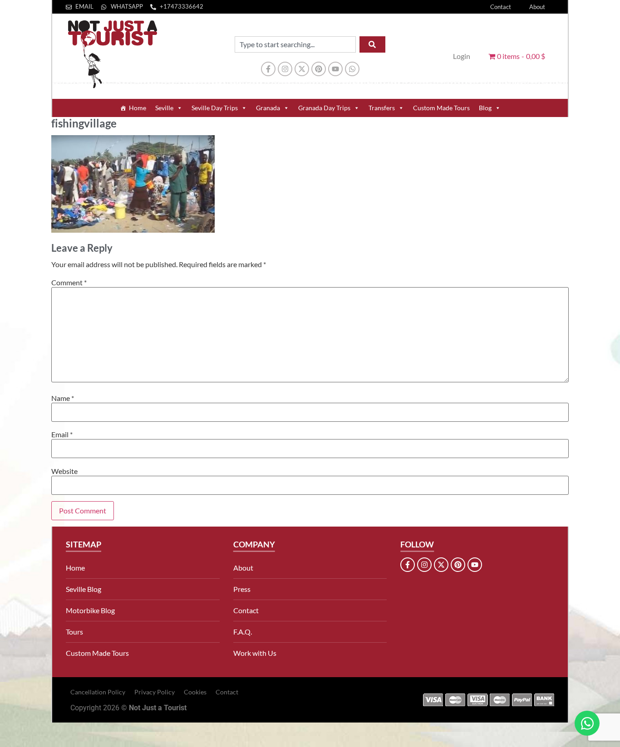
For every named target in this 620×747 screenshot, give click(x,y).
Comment (69, 282)
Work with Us (254, 653)
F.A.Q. (242, 631)
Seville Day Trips (215, 108)
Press (242, 589)
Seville (164, 108)
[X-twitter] (302, 69)
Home (137, 108)
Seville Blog (83, 589)
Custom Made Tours (441, 108)
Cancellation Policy (97, 692)
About (537, 6)
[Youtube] (335, 69)
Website (64, 471)
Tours (74, 631)
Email (62, 434)
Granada (268, 108)
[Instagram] (285, 69)
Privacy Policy (154, 692)
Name (62, 398)
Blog (485, 108)
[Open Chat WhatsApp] (587, 723)
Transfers (382, 108)
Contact (500, 6)
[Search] (372, 44)
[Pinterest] (318, 69)
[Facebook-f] (268, 69)
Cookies (195, 692)
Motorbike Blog (90, 610)
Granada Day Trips (324, 108)
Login (461, 56)
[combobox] (295, 44)
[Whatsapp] (352, 69)
